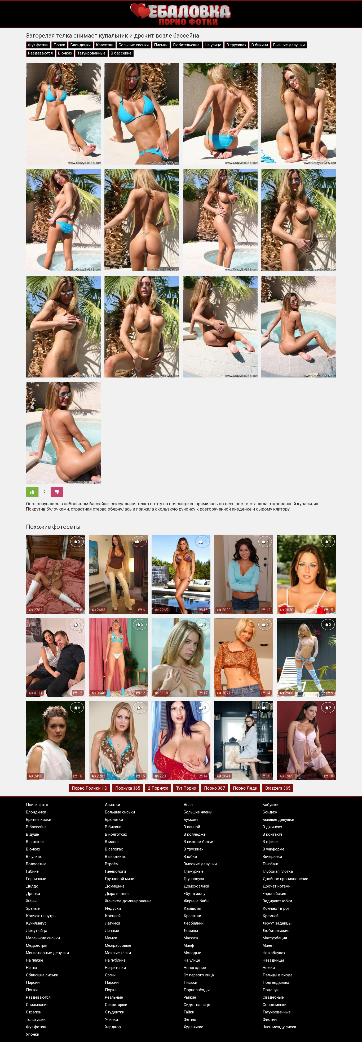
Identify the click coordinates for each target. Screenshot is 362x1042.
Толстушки (36, 1019)
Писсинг (112, 982)
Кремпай (271, 915)
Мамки (111, 938)
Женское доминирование (128, 901)
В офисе (270, 841)
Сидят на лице (197, 1004)
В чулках (34, 856)
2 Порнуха (158, 788)
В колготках (116, 834)
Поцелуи (271, 990)
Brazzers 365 (277, 788)
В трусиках (236, 45)
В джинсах (272, 827)
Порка (111, 990)
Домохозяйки (196, 886)
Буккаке (191, 819)
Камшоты (192, 908)
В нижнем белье (198, 841)
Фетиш (190, 1019)
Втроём (111, 864)
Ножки (269, 967)
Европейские (274, 893)
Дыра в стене (117, 893)
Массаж (191, 938)
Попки (59, 45)
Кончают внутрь (41, 915)
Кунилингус (36, 923)
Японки (32, 1034)
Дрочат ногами (276, 886)
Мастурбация (275, 938)
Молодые (192, 952)
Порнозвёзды (197, 990)
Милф (189, 945)
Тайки (189, 1012)
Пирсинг (33, 982)
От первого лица (199, 975)
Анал (188, 804)
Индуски (113, 908)
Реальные (114, 997)
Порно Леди (245, 788)
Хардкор (113, 1027)
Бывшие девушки (289, 45)
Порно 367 (214, 788)
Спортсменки (274, 1004)
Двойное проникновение (285, 878)
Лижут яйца (36, 930)
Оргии (110, 975)
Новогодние (195, 967)
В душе (32, 834)
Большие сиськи (134, 45)
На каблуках (274, 952)
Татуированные (91, 53)
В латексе (35, 841)
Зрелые (33, 908)
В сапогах (114, 849)
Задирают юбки (277, 901)
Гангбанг (271, 864)
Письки (160, 45)
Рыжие (190, 997)
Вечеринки (272, 856)
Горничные (36, 878)
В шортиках (115, 856)
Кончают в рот (276, 908)
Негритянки (115, 967)
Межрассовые (118, 945)
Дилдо (32, 886)
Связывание (37, 1004)
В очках (65, 53)
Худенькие (193, 1027)
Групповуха (194, 878)
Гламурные (194, 871)
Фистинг (270, 1019)
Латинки (112, 923)
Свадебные (273, 997)
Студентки (114, 1012)
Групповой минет (120, 878)
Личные (112, 930)
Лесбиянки (194, 923)
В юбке (190, 856)
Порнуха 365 (127, 788)
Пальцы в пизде (278, 975)
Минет (268, 945)
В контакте (272, 834)
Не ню (31, 967)
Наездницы (273, 960)
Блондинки (80, 45)
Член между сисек (279, 1027)
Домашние (115, 886)
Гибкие (32, 871)
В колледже (195, 834)
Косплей (113, 915)
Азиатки (112, 804)
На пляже (34, 960)
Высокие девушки (200, 864)
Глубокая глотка (278, 871)
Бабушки (271, 804)
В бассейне (121, 53)
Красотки (104, 45)
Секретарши (116, 1004)
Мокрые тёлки (118, 952)
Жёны (31, 901)
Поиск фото (37, 804)
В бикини (259, 45)
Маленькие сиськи (43, 938)
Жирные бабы (196, 901)
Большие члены (198, 812)
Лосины (191, 930)
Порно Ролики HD (89, 788)
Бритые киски (38, 819)
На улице (213, 45)
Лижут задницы (277, 923)
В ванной (192, 827)
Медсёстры (36, 945)
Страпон (33, 1012)
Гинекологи (115, 871)
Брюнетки (114, 819)
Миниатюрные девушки (47, 952)
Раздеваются (40, 53)
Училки (111, 1019)
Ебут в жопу (194, 893)
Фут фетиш (38, 45)
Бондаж (270, 812)
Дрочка (33, 893)
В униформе (273, 849)
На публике (115, 960)
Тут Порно (186, 788)
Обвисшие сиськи (42, 975)
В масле (112, 841)
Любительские (186, 45)
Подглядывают (277, 982)
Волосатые (36, 864)
